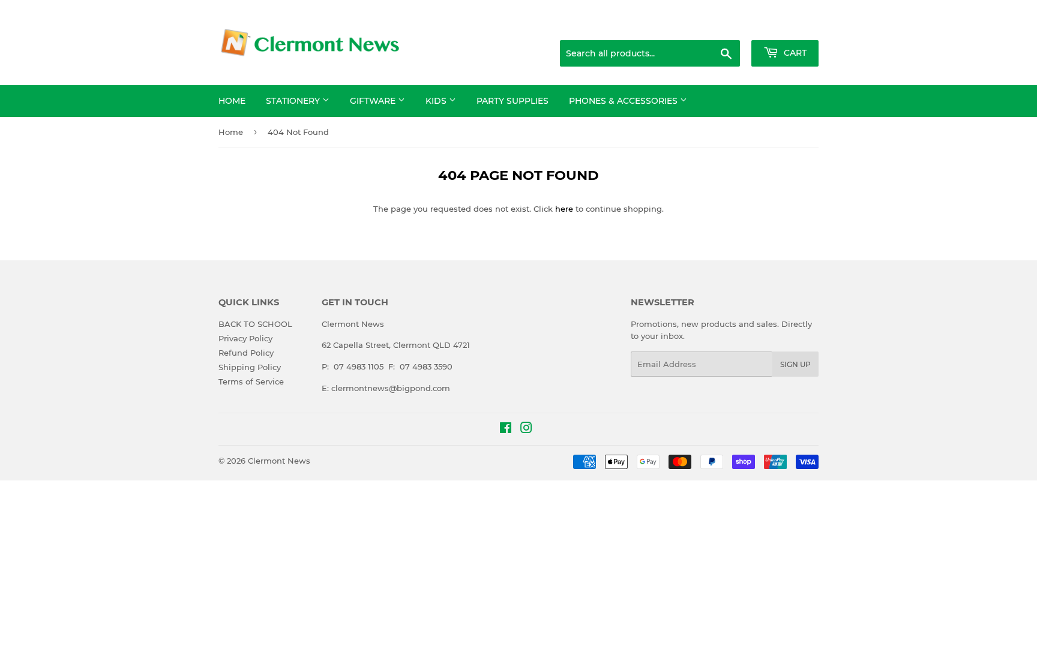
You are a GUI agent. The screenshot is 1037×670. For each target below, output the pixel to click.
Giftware (374, 100)
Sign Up (795, 364)
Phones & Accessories (624, 100)
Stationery (294, 100)
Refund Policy (246, 352)
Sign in (724, 25)
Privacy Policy (245, 338)
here (564, 209)
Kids (437, 100)
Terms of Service (251, 381)
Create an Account (786, 25)
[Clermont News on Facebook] (505, 429)
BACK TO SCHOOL (255, 324)
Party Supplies (512, 100)
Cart (794, 52)
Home (231, 100)
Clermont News (279, 460)
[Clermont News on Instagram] (526, 429)
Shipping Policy (249, 367)
